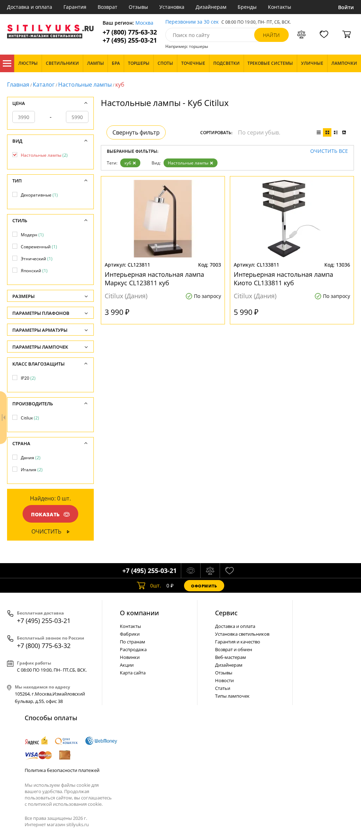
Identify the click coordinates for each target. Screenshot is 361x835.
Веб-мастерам (230, 657)
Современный (39, 247)
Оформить (204, 585)
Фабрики (130, 634)
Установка (171, 7)
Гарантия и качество (237, 641)
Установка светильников (242, 634)
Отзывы (138, 7)
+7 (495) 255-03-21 (130, 40)
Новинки (130, 657)
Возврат (107, 7)
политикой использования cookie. (65, 804)
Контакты (279, 7)
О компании (139, 613)
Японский (34, 271)
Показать (45, 514)
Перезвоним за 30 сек (192, 22)
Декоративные (39, 195)
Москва (144, 23)
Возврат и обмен (233, 649)
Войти (346, 7)
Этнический (37, 259)
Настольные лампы (85, 84)
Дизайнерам (211, 7)
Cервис (226, 613)
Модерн (32, 235)
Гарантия (74, 7)
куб (127, 163)
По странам (132, 641)
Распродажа (133, 649)
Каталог (7, 63)
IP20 (28, 378)
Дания (31, 458)
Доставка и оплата (29, 7)
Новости (224, 680)
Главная (18, 84)
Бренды (247, 7)
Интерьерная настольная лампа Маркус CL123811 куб (154, 278)
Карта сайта (133, 672)
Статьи (222, 688)
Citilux (30, 418)
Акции (127, 665)
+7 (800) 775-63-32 (130, 32)
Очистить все (329, 151)
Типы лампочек (232, 696)
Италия (32, 470)
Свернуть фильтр (136, 132)
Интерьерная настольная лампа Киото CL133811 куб (283, 278)
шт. (155, 585)
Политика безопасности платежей (62, 770)
